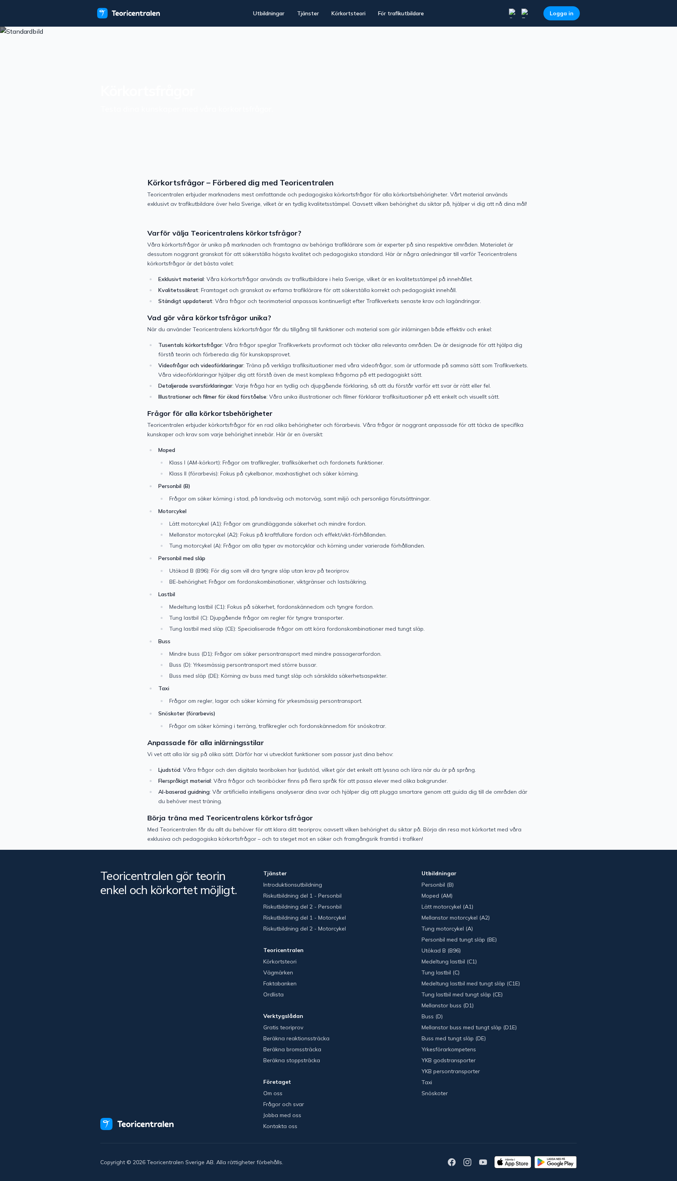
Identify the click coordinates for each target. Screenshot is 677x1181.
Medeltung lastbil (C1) (449, 961)
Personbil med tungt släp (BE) (459, 939)
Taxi (427, 1082)
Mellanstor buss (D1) (448, 1005)
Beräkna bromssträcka (292, 1049)
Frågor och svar (283, 1104)
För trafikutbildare (401, 13)
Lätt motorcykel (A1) (447, 906)
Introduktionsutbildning (292, 884)
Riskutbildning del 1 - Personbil (302, 895)
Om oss (272, 1093)
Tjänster (308, 13)
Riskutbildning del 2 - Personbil (302, 906)
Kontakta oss (280, 1126)
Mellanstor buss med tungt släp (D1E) (469, 1027)
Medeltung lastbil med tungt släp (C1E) (471, 983)
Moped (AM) (437, 895)
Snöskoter (435, 1093)
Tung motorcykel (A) (447, 928)
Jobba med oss (282, 1115)
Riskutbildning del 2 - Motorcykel (304, 928)
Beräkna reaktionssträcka (296, 1038)
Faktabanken (280, 983)
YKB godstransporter (449, 1060)
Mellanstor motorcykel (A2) (456, 917)
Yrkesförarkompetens (449, 1049)
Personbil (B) (438, 884)
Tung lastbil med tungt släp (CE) (462, 994)
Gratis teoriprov (283, 1027)
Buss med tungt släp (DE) (454, 1038)
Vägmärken (278, 972)
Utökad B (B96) (441, 950)
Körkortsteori (348, 13)
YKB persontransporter (451, 1071)
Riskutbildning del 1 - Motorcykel (304, 917)
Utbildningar (268, 13)
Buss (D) (432, 1016)
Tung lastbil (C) (441, 972)
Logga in (562, 13)
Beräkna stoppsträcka (291, 1060)
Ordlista (273, 994)
